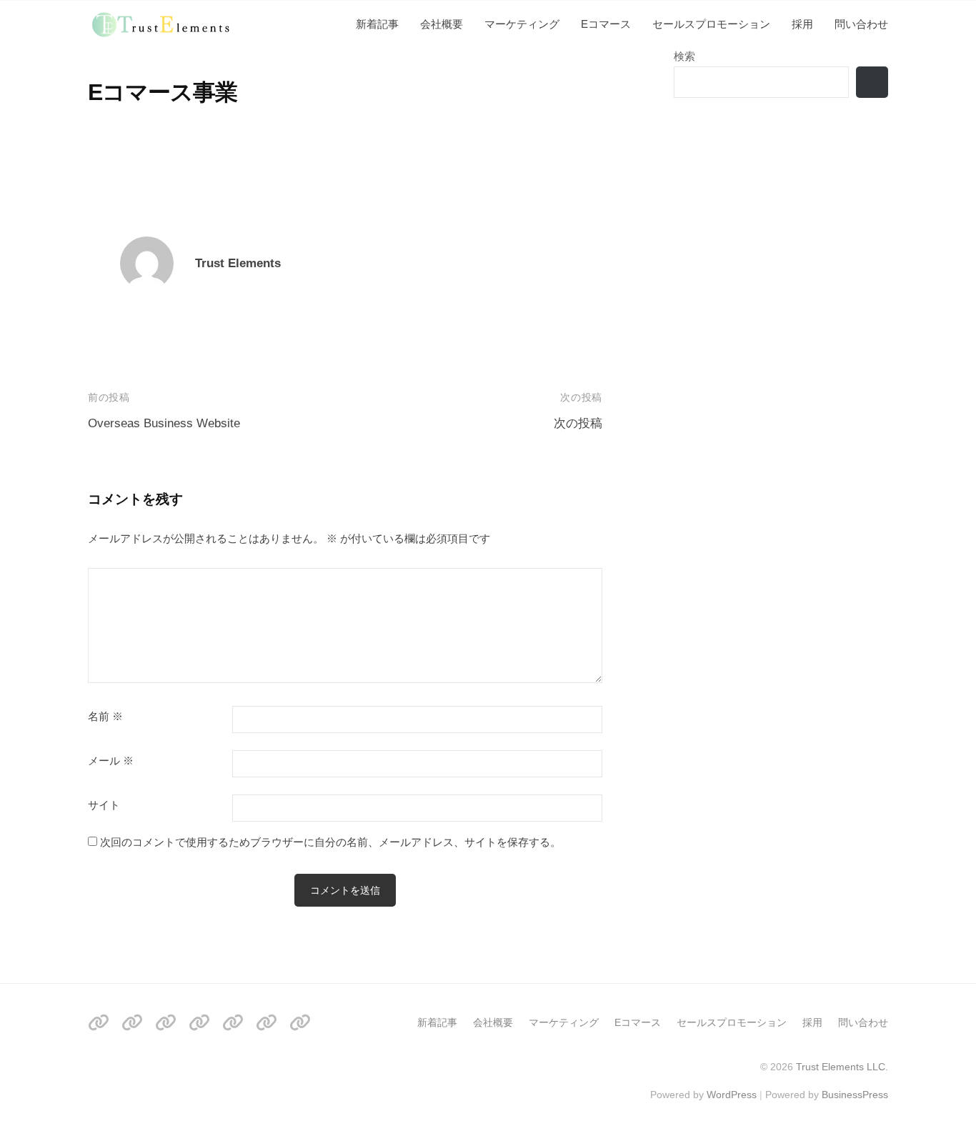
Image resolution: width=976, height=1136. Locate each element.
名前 (105, 716)
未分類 (104, 56)
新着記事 (377, 24)
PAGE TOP (940, 1090)
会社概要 (441, 24)
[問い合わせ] (300, 1022)
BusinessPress (855, 1094)
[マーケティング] (165, 1022)
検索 (684, 56)
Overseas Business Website (164, 423)
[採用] (266, 1022)
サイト (104, 805)
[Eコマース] (199, 1022)
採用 (802, 24)
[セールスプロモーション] (233, 1022)
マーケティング (521, 24)
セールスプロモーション (711, 24)
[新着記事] (98, 1022)
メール (111, 761)
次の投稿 (578, 423)
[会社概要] (132, 1022)
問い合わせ (861, 24)
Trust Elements (238, 263)
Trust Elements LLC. (842, 1066)
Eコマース (606, 24)
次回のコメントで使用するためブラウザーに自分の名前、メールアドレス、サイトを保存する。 (330, 842)
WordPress (732, 1094)
